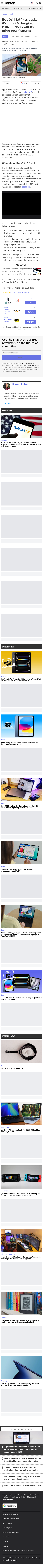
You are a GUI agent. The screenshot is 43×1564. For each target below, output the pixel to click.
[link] (8, 300)
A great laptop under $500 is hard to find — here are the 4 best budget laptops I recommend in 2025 (22, 1449)
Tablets (5, 14)
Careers (5, 1546)
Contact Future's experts (11, 1519)
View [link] (30, 302)
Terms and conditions (10, 1514)
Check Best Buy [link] (30, 321)
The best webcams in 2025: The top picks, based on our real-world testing (21, 1468)
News (5, 36)
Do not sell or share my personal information (18, 1551)
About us (6, 1537)
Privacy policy (7, 1523)
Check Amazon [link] (30, 312)
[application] (21, 204)
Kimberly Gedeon (17, 36)
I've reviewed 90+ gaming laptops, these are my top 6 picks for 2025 (22, 1477)
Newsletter (37, 83)
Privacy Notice (29, 365)
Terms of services (27, 363)
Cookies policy (7, 1528)
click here (26, 187)
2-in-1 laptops (18, 8)
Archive (5, 1541)
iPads (11, 14)
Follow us (25, 83)
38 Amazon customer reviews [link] (19, 292)
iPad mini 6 (27, 92)
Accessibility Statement (11, 1532)
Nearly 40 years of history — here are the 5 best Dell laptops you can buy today (22, 1459)
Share (7, 83)
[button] (2, 3)
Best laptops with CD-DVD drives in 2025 (22, 1485)
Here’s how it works (20, 50)
